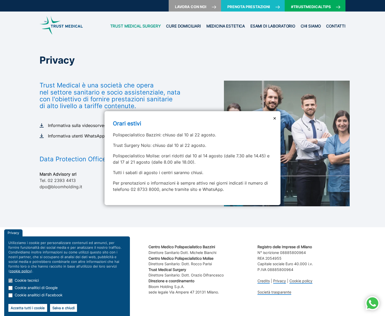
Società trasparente (274, 292)
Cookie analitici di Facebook (39, 295)
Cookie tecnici (27, 280)
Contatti (335, 26)
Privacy (279, 281)
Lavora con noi (190, 7)
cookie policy (20, 271)
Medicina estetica (225, 26)
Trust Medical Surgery (135, 26)
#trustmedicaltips (311, 7)
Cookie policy (300, 281)
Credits (263, 281)
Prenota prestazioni (248, 7)
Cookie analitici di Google (36, 287)
